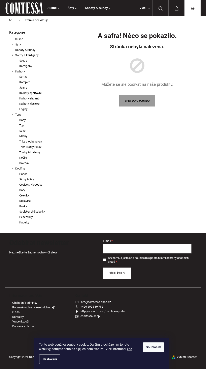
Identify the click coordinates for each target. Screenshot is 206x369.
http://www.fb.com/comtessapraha (102, 311)
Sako (22, 130)
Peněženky (26, 217)
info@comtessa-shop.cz (95, 302)
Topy (18, 114)
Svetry (23, 60)
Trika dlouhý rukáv (30, 141)
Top (21, 125)
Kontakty (18, 316)
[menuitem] (53, 8)
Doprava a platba (23, 326)
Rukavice (25, 201)
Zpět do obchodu (137, 100)
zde (129, 349)
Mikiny (23, 136)
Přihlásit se (117, 273)
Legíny (23, 109)
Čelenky (24, 195)
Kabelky (24, 222)
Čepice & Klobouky (30, 184)
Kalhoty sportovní (30, 93)
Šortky (23, 76)
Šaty (18, 44)
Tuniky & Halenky (29, 152)
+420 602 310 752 (91, 306)
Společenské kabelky (32, 211)
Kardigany (25, 66)
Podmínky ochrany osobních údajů (33, 307)
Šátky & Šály (27, 179)
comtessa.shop (90, 316)
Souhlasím (153, 347)
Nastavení (49, 359)
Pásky (23, 206)
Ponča (23, 174)
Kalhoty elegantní (30, 98)
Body (22, 120)
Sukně (19, 39)
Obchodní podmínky (24, 302)
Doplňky (20, 168)
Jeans (23, 87)
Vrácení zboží (20, 321)
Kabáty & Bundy (25, 50)
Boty (22, 190)
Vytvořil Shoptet (187, 357)
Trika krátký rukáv (30, 147)
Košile (23, 157)
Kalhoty (20, 71)
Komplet (24, 82)
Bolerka (24, 163)
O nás (16, 312)
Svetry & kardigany (27, 55)
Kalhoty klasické (29, 103)
